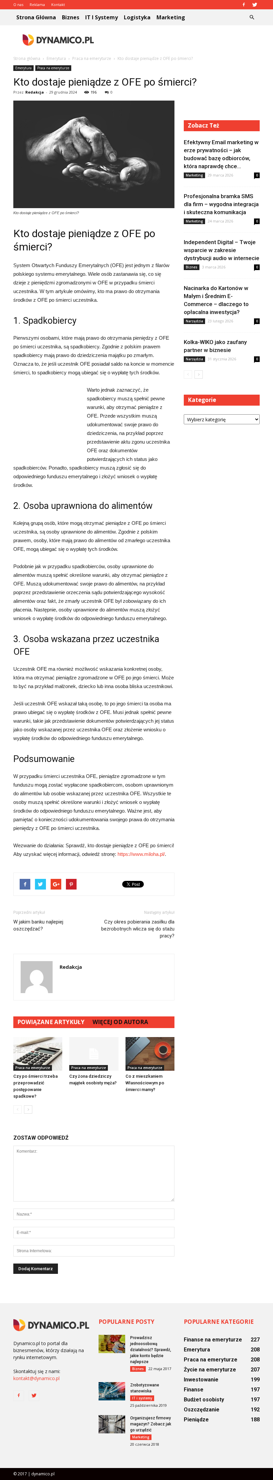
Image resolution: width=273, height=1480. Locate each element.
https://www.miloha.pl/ (141, 854)
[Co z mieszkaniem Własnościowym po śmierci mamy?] (150, 1054)
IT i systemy (101, 17)
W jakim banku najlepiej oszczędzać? (38, 925)
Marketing (170, 17)
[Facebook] (244, 4)
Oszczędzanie (201, 1409)
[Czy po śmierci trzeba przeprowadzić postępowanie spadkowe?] (37, 1054)
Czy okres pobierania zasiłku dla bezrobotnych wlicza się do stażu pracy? (137, 929)
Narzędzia (194, 321)
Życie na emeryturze (210, 1369)
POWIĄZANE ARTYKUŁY (51, 1022)
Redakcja (34, 92)
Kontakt (58, 4)
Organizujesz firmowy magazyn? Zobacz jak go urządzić (150, 1424)
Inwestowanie (201, 1379)
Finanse (193, 1389)
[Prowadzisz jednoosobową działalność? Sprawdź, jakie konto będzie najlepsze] (112, 1344)
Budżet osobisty (204, 1399)
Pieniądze (196, 1419)
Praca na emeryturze (53, 68)
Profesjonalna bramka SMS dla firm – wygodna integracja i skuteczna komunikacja (221, 204)
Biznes (70, 17)
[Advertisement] (181, 40)
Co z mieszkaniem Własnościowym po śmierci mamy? (145, 1083)
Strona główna (36, 17)
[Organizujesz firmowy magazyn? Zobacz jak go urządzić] (112, 1424)
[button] (252, 17)
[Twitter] (255, 4)
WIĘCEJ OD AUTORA (120, 1022)
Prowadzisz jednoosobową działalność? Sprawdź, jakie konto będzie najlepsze (150, 1349)
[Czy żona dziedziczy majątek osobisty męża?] (93, 1054)
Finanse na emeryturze (213, 1339)
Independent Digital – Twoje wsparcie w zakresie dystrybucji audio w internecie (221, 250)
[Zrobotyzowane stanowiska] (112, 1391)
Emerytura (23, 68)
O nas (18, 4)
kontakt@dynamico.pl (36, 1378)
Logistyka (137, 17)
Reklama (37, 4)
